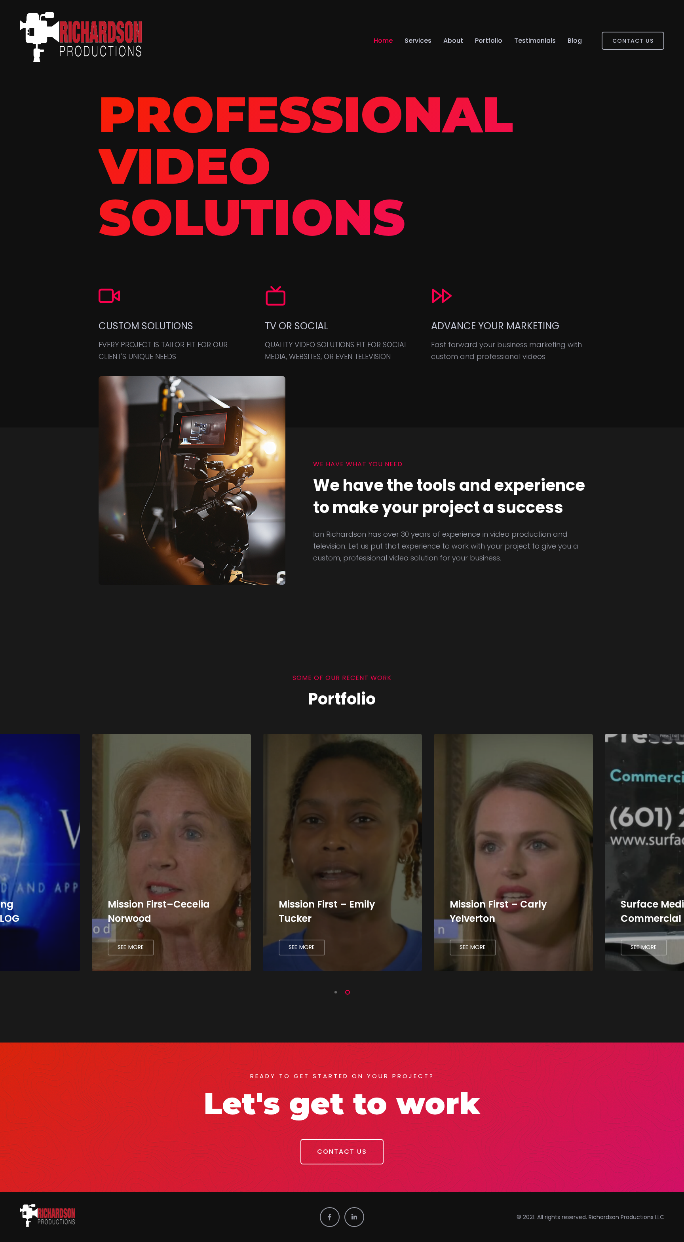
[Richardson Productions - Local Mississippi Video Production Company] (81, 40)
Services (418, 40)
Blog (575, 40)
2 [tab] (346, 991)
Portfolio (488, 40)
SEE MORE (131, 947)
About (453, 40)
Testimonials (535, 40)
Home (383, 40)
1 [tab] (334, 991)
